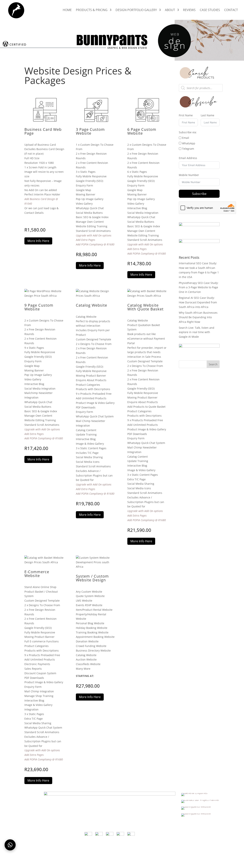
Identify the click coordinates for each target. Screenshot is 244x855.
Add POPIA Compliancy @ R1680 (95, 244)
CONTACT (231, 10)
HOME (67, 10)
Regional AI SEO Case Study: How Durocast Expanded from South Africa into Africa (198, 302)
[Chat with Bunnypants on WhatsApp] (10, 844)
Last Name (207, 115)
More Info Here (38, 241)
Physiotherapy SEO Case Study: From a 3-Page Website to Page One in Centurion (198, 287)
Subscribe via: (188, 132)
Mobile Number (189, 175)
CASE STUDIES (210, 10)
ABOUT (170, 10)
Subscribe (199, 194)
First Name (186, 115)
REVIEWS (189, 10)
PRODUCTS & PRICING (92, 10)
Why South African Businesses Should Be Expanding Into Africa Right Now (198, 317)
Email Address (188, 158)
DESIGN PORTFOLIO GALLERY (136, 10)
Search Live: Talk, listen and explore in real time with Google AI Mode (196, 332)
